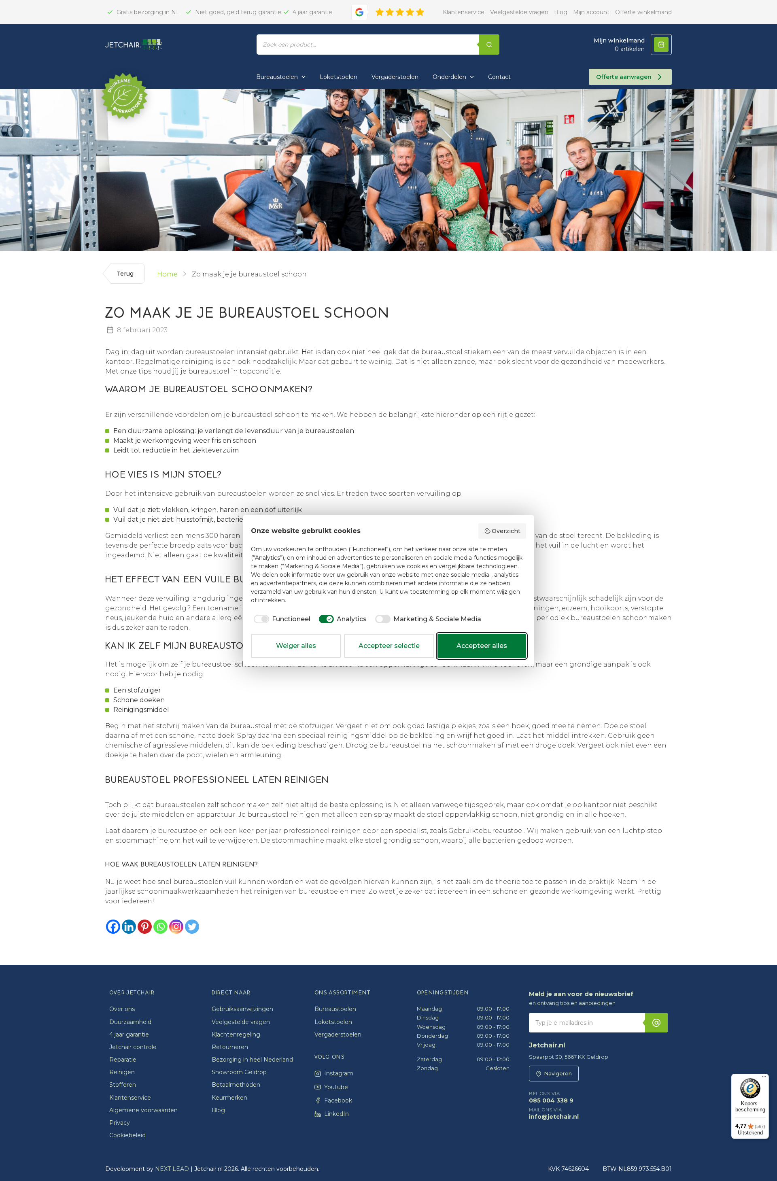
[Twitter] (192, 927)
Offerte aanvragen (624, 77)
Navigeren (558, 1073)
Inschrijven (656, 1022)
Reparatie (122, 1059)
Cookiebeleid (127, 1135)
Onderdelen (449, 77)
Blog (560, 12)
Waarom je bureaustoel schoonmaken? (209, 390)
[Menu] (764, 1078)
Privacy (119, 1122)
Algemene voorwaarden (143, 1110)
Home (167, 274)
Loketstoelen (338, 77)
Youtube (336, 1087)
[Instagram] (176, 927)
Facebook (338, 1100)
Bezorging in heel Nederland (252, 1059)
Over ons (122, 1009)
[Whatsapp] (160, 927)
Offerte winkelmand (643, 12)
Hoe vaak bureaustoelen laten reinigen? (181, 864)
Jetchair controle (133, 1047)
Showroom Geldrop (239, 1072)
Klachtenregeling (236, 1034)
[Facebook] (113, 927)
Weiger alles (296, 646)
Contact (499, 77)
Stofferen (122, 1084)
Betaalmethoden (236, 1084)
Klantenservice (463, 12)
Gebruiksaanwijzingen (242, 1009)
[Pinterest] (145, 927)
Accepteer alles (481, 646)
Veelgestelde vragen (519, 12)
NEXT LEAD (172, 1169)
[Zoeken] (489, 44)
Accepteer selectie (389, 646)
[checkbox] (280, 619)
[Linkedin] (129, 927)
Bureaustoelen (277, 77)
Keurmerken (229, 1097)
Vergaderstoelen (395, 77)
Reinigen (122, 1072)
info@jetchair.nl (554, 1113)
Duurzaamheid (130, 1022)
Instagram (338, 1073)
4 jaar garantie (129, 1034)
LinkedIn (336, 1113)
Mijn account (591, 12)
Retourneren (230, 1047)
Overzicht (506, 531)
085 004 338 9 (551, 1097)
